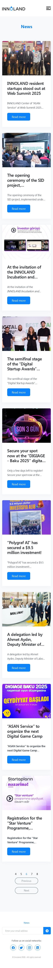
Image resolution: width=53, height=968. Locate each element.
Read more (19, 117)
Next (26, 890)
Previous (26, 881)
